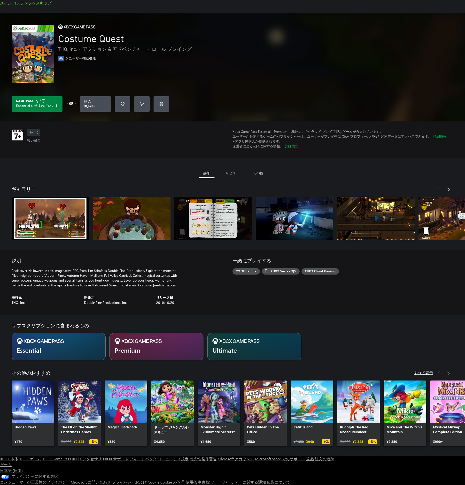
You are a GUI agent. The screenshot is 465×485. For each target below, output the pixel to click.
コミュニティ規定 (173, 458)
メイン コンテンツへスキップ (25, 2)
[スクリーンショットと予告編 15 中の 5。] (376, 218)
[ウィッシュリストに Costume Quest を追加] (122, 104)
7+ (31, 132)
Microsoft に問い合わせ (91, 482)
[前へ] (439, 189)
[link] (33, 413)
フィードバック (143, 458)
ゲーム (6, 464)
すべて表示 (423, 372)
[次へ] (448, 189)
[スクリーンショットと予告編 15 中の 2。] (131, 218)
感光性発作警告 (203, 458)
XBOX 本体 (9, 458)
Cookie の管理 (172, 482)
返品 (310, 458)
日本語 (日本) (11, 470)
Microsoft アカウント (236, 458)
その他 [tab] (258, 173)
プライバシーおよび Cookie (135, 482)
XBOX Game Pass (56, 458)
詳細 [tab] (206, 173)
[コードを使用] (161, 104)
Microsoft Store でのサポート (280, 458)
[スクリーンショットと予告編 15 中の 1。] (50, 218)
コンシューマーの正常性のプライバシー (35, 482)
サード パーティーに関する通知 (238, 482)
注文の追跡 (324, 458)
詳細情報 (440, 136)
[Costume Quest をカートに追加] (142, 104)
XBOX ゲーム (30, 458)
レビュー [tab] (232, 173)
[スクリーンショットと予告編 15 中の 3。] (213, 218)
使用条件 (193, 482)
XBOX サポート (116, 458)
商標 (206, 482)
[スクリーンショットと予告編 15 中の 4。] (294, 218)
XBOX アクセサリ (87, 458)
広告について (278, 482)
